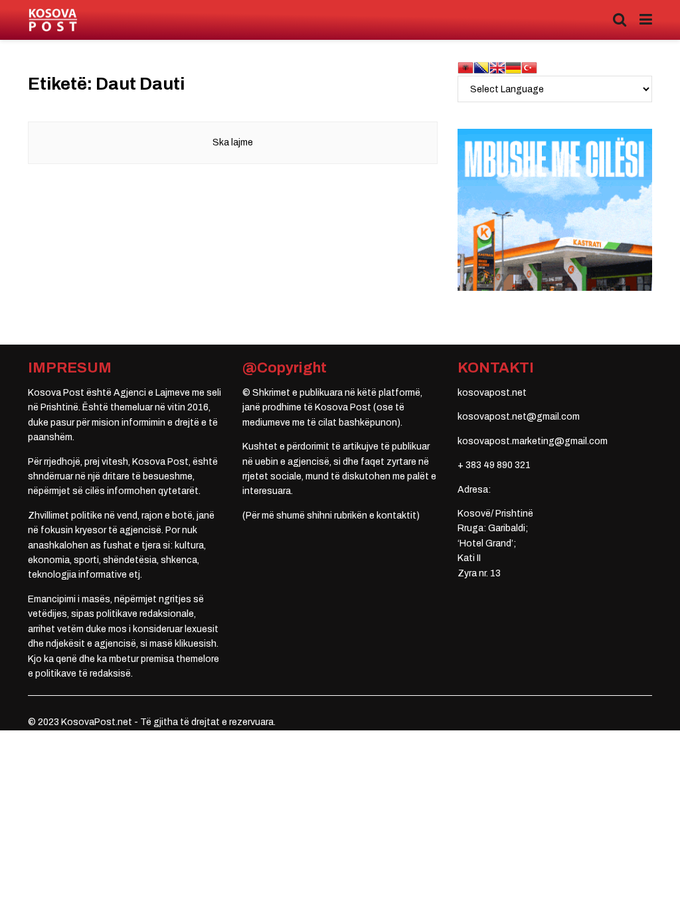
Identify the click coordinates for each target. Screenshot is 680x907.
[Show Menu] (645, 20)
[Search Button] (619, 20)
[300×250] (555, 209)
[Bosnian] (481, 67)
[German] (513, 67)
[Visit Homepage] (53, 20)
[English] (497, 67)
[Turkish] (529, 67)
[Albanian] (465, 67)
